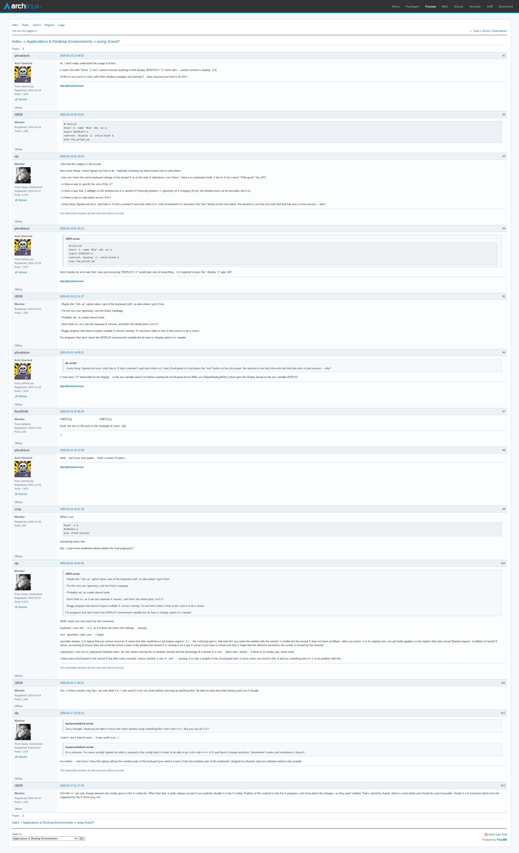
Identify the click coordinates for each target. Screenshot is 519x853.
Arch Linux (22, 6)
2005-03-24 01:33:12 (72, 228)
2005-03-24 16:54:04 (72, 563)
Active (486, 30)
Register (50, 25)
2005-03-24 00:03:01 (72, 114)
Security (475, 6)
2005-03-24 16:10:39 (72, 450)
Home (396, 6)
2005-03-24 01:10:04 (72, 156)
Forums (430, 6)
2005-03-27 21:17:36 (72, 785)
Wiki (445, 6)
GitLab (458, 6)
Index (15, 25)
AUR (490, 6)
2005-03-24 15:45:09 (72, 411)
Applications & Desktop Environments (59, 41)
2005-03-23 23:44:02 (72, 55)
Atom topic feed (497, 834)
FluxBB (502, 839)
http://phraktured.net (72, 86)
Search (37, 25)
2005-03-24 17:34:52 (72, 682)
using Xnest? (108, 41)
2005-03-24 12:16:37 (72, 296)
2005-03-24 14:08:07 (72, 352)
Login (61, 25)
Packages (412, 6)
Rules (25, 25)
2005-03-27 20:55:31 (72, 713)
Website (22, 99)
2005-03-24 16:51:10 (72, 509)
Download (506, 6)
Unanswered (499, 30)
